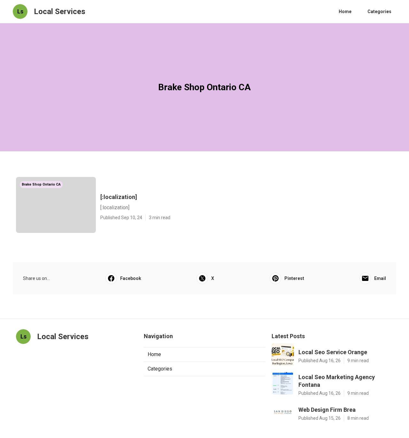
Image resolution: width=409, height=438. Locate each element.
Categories (379, 11)
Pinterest (294, 278)
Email (380, 278)
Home (345, 11)
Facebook (130, 278)
